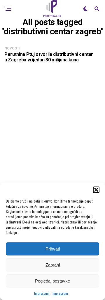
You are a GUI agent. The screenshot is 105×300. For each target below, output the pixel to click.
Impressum (42, 293)
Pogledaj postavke (52, 280)
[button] (96, 190)
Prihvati (53, 248)
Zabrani (53, 264)
